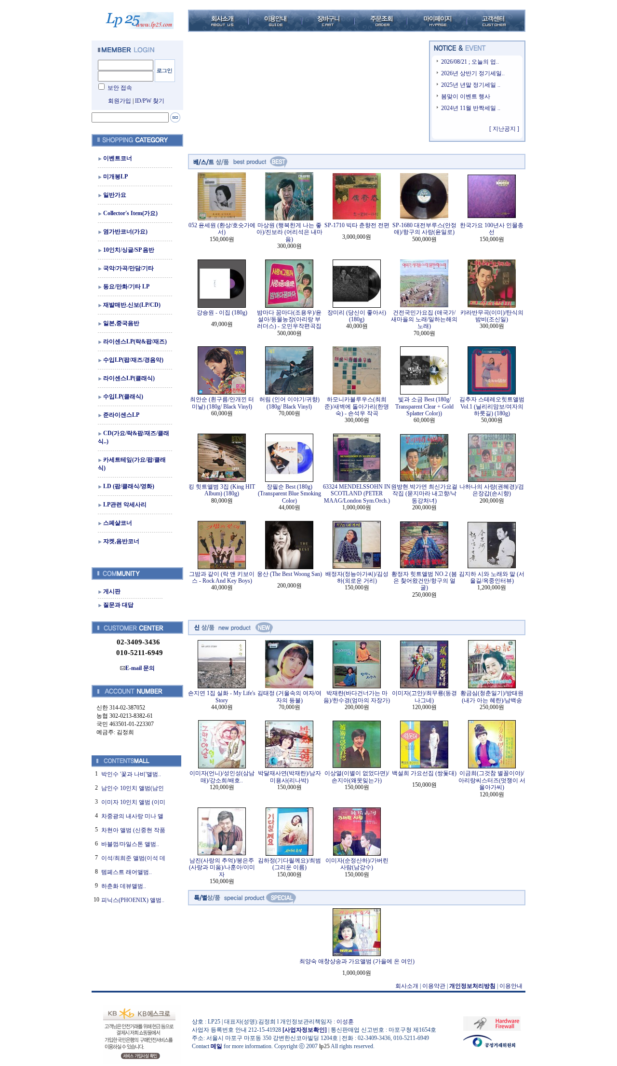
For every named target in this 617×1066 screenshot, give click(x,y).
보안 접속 (119, 87)
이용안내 (511, 986)
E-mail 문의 (140, 668)
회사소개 (406, 986)
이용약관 (433, 986)
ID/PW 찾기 (149, 100)
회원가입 (119, 100)
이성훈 (345, 1021)
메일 (216, 1046)
